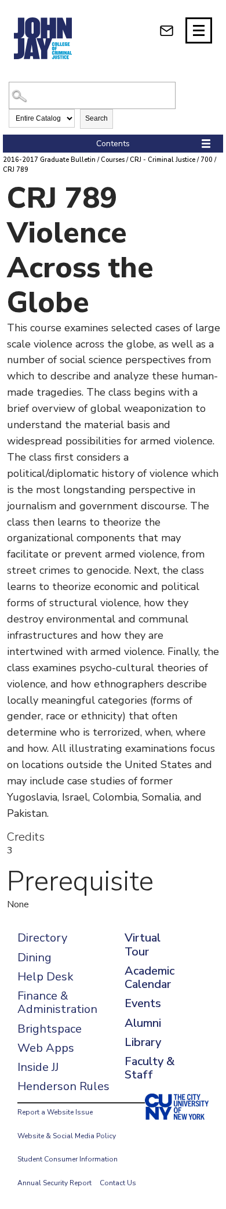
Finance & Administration (57, 1002)
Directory (42, 938)
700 (207, 159)
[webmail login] (167, 30)
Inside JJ (38, 1067)
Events (143, 1003)
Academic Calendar (149, 977)
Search (96, 118)
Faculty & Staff (149, 1068)
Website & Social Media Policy (66, 1136)
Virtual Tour (143, 944)
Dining (34, 957)
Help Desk (45, 976)
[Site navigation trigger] (198, 30)
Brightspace (49, 1029)
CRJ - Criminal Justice (162, 159)
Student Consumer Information (67, 1159)
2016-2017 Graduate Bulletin (49, 159)
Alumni (143, 1023)
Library (143, 1042)
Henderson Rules (63, 1086)
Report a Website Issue (55, 1112)
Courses (113, 159)
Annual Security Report (54, 1183)
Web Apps (45, 1048)
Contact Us (118, 1183)
